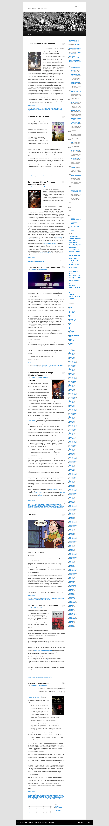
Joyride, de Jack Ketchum (76, 132)
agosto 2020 (71, 446)
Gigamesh (77, 255)
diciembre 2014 (72, 537)
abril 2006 (71, 625)
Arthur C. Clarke (72, 240)
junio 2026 (71, 353)
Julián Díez (79, 262)
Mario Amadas (72, 40)
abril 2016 (71, 516)
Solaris (74, 289)
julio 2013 (71, 559)
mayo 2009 (71, 582)
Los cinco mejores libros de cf (37, 674)
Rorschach (38, 798)
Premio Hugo (73, 282)
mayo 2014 (71, 546)
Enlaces (60, 32)
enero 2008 (71, 597)
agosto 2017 (71, 494)
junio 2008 (71, 590)
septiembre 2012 (72, 573)
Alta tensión (48, 108)
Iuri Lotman (62, 796)
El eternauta (51, 365)
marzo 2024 (71, 389)
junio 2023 (71, 401)
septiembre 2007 (72, 602)
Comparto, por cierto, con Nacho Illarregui (43, 650)
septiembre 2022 (72, 413)
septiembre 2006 (72, 618)
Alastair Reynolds (51, 674)
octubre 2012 (71, 571)
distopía (76, 249)
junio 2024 (71, 385)
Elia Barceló (78, 251)
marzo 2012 (71, 581)
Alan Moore (42, 794)
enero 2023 (71, 408)
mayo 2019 (71, 466)
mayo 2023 (71, 402)
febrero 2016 (71, 518)
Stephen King (72, 294)
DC (42, 365)
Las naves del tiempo (48, 505)
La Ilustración (30, 797)
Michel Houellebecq (51, 797)
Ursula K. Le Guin (41, 677)
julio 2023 (71, 400)
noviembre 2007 (72, 599)
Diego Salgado (45, 365)
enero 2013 (71, 567)
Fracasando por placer (73, 316)
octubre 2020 (71, 444)
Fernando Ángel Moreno (40, 38)
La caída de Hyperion (50, 175)
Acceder (57, 806)
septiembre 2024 (72, 381)
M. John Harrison (73, 269)
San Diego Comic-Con (49, 366)
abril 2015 (71, 532)
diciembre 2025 (72, 361)
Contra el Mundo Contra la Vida (33, 795)
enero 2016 (71, 520)
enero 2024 (71, 392)
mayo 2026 (71, 354)
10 (29, 810)
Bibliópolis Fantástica (75, 244)
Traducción (71, 343)
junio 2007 (71, 606)
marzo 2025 (71, 373)
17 (29, 811)
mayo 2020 (71, 450)
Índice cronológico (40, 32)
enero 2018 (71, 488)
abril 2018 (71, 484)
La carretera (71, 266)
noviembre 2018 (72, 474)
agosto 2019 (71, 462)
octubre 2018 (71, 476)
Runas (70, 289)
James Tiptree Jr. (73, 262)
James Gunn (33, 505)
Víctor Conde (57, 507)
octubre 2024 (71, 380)
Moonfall (59, 598)
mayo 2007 (71, 607)
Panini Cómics (42, 366)
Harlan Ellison (71, 257)
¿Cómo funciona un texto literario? (41, 43)
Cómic (70, 308)
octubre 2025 (71, 364)
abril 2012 (71, 579)
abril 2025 (71, 372)
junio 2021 (71, 433)
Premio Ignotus (45, 109)
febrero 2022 (71, 422)
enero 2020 (71, 456)
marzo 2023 (71, 405)
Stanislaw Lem (73, 293)
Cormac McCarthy (73, 247)
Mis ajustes (80, 822)
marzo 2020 (71, 453)
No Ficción (37, 108)
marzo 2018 (71, 485)
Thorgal (55, 366)
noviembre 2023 (72, 394)
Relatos (70, 339)
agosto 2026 (71, 350)
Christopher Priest (77, 245)
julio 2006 (71, 621)
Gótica (60, 795)
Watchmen (56, 798)
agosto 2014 (71, 542)
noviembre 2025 (72, 362)
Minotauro (73, 271)
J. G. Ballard (73, 261)
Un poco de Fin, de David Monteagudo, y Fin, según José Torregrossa (76, 191)
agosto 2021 (71, 430)
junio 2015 (71, 529)
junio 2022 (71, 417)
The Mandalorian (38, 599)
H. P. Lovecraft (32, 796)
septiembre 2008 (72, 587)
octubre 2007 (71, 601)
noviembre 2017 (72, 490)
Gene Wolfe (71, 255)
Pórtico (60, 676)
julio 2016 (71, 512)
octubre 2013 (71, 556)
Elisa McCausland (56, 365)
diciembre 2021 (72, 425)
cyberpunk (71, 249)
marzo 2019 (71, 469)
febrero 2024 (71, 390)
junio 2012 (71, 577)
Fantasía (71, 314)
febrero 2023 (71, 406)
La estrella (40, 495)
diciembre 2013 (72, 553)
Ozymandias (61, 797)
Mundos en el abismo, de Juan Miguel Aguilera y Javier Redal (76, 158)
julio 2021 (71, 432)
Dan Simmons (34, 175)
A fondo (33, 108)
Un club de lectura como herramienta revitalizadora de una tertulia (76, 69)
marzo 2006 (71, 626)
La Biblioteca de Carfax (74, 264)
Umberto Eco (43, 599)
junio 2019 (71, 465)
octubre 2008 (71, 586)
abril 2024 (71, 388)
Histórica (71, 318)
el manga (43, 659)
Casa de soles (57, 674)
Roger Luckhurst (33, 798)
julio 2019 (71, 464)
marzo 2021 (71, 437)
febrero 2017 (71, 502)
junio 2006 (71, 622)
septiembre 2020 (72, 445)
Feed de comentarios (59, 808)
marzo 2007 (71, 610)
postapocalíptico (74, 280)
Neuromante (71, 273)
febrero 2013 (71, 566)
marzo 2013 (71, 565)
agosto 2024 (71, 382)
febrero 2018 (71, 486)
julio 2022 (71, 416)
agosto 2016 (71, 510)
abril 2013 (71, 564)
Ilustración (71, 322)
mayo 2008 (71, 591)
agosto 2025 (71, 366)
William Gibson (72, 300)
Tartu (46, 798)
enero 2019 (71, 472)
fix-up (36, 261)
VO (70, 344)
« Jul (32, 815)
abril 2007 (71, 609)
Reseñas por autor (49, 32)
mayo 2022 (71, 418)
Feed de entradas (58, 807)
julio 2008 (71, 589)
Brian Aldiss (71, 245)
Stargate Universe (37, 507)
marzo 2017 (71, 501)
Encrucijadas (34, 365)
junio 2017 (71, 497)
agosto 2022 (71, 414)
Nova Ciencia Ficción (58, 175)
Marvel (29, 366)
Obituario (71, 332)
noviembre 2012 (72, 570)
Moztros (32, 366)
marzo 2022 (71, 421)
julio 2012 (71, 576)
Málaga (61, 365)
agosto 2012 (71, 574)
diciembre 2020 (72, 441)
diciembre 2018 (72, 473)
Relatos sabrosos (72, 340)
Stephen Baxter (43, 507)
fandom (71, 253)
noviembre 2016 (72, 506)
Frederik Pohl (43, 676)
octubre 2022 (71, 412)
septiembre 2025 (72, 365)
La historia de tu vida (40, 505)
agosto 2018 (71, 478)
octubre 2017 (71, 492)
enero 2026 (71, 360)
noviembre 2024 (72, 378)
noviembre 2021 (72, 426)
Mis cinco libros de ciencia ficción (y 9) (43, 605)
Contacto (74, 32)
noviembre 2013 (72, 554)
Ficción (70, 315)
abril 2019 (71, 468)
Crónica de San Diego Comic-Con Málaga (44, 267)
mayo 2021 (71, 434)
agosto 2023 (71, 398)
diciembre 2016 (72, 505)
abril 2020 (71, 452)
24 (29, 812)
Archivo (56, 32)
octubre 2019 (71, 460)
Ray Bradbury (72, 285)
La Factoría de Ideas (73, 267)
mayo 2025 (71, 370)
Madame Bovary (44, 797)
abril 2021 (71, 436)
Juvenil (70, 323)
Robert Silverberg (35, 677)
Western (71, 346)
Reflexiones (34, 598)
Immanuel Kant (56, 796)
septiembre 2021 (72, 429)
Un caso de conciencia (51, 507)
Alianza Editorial (74, 236)
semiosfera (42, 798)
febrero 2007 (71, 611)
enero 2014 (71, 552)
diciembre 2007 (72, 598)
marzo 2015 (71, 533)
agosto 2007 (71, 603)
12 (63, 683)
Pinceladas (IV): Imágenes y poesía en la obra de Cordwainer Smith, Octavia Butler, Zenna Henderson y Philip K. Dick (76, 121)
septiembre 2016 (72, 509)
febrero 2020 (71, 454)
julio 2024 (71, 384)
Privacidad (30, 34)
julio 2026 (71, 352)
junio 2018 (71, 481)
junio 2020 (71, 449)
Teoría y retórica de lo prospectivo (34, 110)
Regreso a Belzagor (39, 506)
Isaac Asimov (73, 259)
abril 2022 (71, 420)
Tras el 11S (32, 514)
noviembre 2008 (72, 585)
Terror (70, 342)
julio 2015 (71, 528)
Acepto (89, 822)
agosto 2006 (71, 619)
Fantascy (74, 253)
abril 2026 (71, 356)
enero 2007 (71, 613)
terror (47, 176)
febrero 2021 (71, 438)
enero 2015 (71, 536)
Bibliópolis (73, 242)
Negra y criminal (72, 330)
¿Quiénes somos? (67, 32)
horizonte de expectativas (32, 109)
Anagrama (71, 238)
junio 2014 (71, 545)
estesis (52, 108)
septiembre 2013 (72, 557)
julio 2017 (71, 496)
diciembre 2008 (72, 584)
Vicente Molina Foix (50, 798)
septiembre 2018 (72, 477)
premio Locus (38, 176)
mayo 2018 (71, 482)
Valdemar (71, 298)
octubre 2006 (71, 617)
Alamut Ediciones (45, 260)
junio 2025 (71, 369)
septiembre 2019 (72, 461)
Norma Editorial (36, 366)
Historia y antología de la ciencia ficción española (44, 796)
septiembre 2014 (72, 541)
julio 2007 (71, 605)
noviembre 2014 (72, 538)
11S (42, 598)
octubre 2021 (71, 428)
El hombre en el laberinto (36, 676)
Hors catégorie (72, 320)
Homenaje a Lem (72, 319)
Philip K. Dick (75, 277)
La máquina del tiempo (37, 797)
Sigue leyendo (31, 105)
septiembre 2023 (72, 397)
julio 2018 (71, 480)
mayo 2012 (71, 578)
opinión (62, 598)
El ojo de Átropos (38, 504)
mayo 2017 (71, 498)
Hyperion (44, 175)
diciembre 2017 (72, 489)
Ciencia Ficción (35, 173)
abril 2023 (71, 404)
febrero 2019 (71, 470)
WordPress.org (58, 810)
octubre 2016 (71, 508)
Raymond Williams (31, 599)
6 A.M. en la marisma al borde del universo (53, 503)
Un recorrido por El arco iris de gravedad (74, 42)
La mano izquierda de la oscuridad (52, 676)
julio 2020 (71, 448)
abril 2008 (71, 593)
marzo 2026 (71, 357)
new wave (57, 797)
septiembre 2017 (72, 493)
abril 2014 (71, 548)
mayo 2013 (71, 562)
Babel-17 (62, 503)
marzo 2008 (71, 594)
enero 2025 (71, 376)
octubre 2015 (71, 524)
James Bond (39, 109)
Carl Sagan (57, 794)
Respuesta (59, 366)
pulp (28, 798)
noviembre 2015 (72, 522)
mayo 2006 (71, 623)
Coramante (51, 260)
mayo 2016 (71, 514)
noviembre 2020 (72, 442)
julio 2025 (71, 368)
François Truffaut (46, 598)
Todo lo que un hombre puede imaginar (36, 497)
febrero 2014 (71, 550)
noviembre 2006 (72, 616)
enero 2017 (71, 504)
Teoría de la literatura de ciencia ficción (55, 109)
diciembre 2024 (72, 377)
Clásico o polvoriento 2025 (53, 173)
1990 (43, 173)
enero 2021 (71, 440)
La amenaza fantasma (53, 598)
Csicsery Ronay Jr (31, 504)
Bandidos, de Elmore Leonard (75, 61)
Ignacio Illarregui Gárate (74, 60)
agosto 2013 (71, 558)
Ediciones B (40, 175)
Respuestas (51, 176)
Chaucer (46, 173)
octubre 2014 (71, 539)
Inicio (29, 32)
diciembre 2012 (72, 569)
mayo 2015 (71, 530)
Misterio (71, 328)
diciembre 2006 (72, 614)
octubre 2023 (71, 396)
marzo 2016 (71, 517)
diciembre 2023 (72, 393)
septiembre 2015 (72, 525)
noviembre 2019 (72, 458)
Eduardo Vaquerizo (57, 260)
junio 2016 (71, 513)
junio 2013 (71, 561)
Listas (70, 324)
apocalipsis (78, 238)
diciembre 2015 (72, 521)
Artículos (33, 32)
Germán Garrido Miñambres (53, 795)
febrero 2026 (71, 358)
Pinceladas (71, 334)
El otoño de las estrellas (45, 504)
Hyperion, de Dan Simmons (38, 116)
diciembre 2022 (72, 409)
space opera (43, 176)
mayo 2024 (71, 386)
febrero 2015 (71, 534)
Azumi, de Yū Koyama (75, 110)
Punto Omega (33, 506)
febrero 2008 (71, 596)
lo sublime (54, 505)
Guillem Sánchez (53, 504)
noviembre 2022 (72, 410)
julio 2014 (71, 544)
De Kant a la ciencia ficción (38, 683)
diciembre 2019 (72, 457)
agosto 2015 (71, 526)
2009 (45, 108)
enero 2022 (71, 424)
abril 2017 (71, 500)
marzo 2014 (71, 549)
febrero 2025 (71, 374)
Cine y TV (71, 307)
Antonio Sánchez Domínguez (49, 794)
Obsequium (73, 167)
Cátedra (60, 794)
